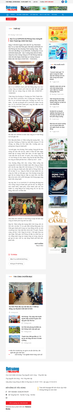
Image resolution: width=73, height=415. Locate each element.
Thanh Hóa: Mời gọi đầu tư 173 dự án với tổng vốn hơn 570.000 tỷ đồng (32, 338)
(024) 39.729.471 (23, 392)
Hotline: (46, 2)
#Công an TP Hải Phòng (16, 263)
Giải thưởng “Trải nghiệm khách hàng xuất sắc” (29, 354)
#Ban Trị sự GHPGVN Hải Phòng (18, 259)
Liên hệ (35, 2)
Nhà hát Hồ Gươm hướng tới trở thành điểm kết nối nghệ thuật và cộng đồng (58, 126)
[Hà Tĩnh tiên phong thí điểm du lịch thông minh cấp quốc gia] (14, 329)
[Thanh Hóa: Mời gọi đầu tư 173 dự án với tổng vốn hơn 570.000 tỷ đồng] (14, 339)
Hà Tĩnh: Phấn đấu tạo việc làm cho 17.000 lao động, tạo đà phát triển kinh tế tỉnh (24, 308)
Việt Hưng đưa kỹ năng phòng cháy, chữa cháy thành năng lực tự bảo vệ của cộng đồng (58, 101)
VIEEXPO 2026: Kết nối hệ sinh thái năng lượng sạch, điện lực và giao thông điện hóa (57, 88)
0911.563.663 (12, 392)
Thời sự (13, 14)
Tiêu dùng (54, 14)
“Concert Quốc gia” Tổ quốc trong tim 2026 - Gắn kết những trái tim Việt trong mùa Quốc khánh (57, 75)
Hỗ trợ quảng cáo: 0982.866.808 (18, 403)
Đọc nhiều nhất (59, 64)
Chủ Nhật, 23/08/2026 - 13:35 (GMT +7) (18, 2)
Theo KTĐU (39, 245)
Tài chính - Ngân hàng (22, 14)
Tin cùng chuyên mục (22, 277)
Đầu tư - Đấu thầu (45, 14)
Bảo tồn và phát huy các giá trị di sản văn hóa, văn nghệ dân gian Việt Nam (25, 351)
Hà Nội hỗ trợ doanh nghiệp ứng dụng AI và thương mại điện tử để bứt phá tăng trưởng (57, 113)
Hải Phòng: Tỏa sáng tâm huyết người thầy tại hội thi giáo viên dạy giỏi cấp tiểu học (32, 318)
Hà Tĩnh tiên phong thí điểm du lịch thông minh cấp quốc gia (31, 328)
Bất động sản (34, 14)
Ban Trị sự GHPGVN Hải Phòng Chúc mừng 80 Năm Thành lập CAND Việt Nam (26, 40)
